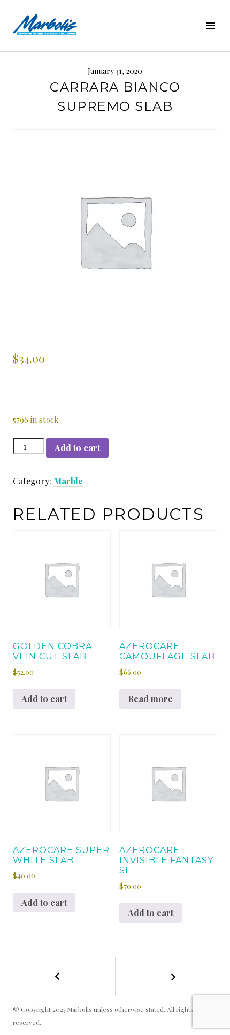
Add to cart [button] (44, 698)
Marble (68, 480)
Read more (150, 698)
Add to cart (77, 447)
